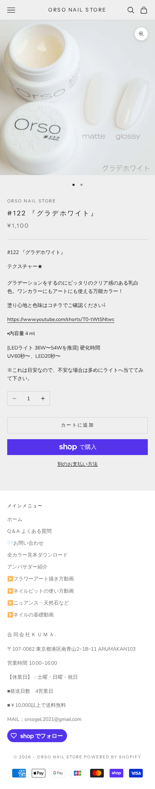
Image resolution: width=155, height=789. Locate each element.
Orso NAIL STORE (31, 201)
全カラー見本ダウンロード (37, 555)
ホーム (14, 519)
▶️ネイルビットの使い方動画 (40, 591)
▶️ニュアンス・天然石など (38, 602)
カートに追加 (77, 425)
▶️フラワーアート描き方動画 (40, 578)
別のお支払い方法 (77, 464)
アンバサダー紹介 (27, 566)
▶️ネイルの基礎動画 (30, 614)
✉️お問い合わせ (25, 543)
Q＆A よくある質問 (29, 531)
